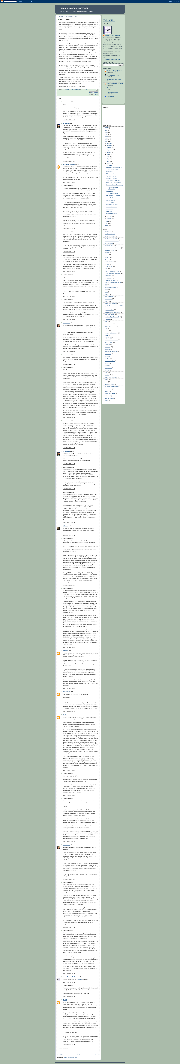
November (110, 145)
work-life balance (109, 398)
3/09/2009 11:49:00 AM (69, 351)
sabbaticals (108, 354)
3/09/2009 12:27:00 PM (69, 364)
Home (78, 1054)
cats (106, 268)
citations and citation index (112, 271)
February (109, 216)
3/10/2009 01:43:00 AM (69, 711)
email (106, 292)
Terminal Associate (111, 207)
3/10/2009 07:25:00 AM (69, 795)
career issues (108, 266)
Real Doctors (109, 191)
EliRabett (65, 526)
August (109, 152)
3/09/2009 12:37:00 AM (69, 161)
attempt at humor (109, 250)
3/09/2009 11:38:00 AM (69, 319)
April (108, 161)
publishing (107, 347)
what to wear (108, 389)
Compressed (109, 209)
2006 (106, 226)
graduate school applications (112, 312)
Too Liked (109, 165)
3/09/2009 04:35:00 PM (69, 464)
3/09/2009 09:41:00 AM (69, 271)
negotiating (108, 337)
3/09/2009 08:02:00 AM (69, 182)
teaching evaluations (110, 377)
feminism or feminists (111, 303)
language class (109, 324)
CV (106, 285)
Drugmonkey (66, 691)
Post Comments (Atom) (70, 1057)
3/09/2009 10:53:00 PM (69, 535)
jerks (106, 321)
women (107, 391)
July (108, 154)
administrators (109, 243)
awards (107, 252)
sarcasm (107, 356)
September (110, 150)
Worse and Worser (111, 174)
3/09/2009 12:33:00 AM (69, 120)
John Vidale (66, 123)
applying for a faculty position (113, 248)
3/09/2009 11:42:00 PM (69, 585)
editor (106, 289)
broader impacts (109, 261)
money (107, 335)
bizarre (107, 254)
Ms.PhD (65, 1000)
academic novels (109, 236)
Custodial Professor (111, 178)
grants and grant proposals (112, 317)
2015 (106, 128)
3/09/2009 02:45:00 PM (69, 448)
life (105, 328)
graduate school (109, 310)
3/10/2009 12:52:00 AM (69, 688)
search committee (110, 361)
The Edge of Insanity (112, 193)
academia (107, 231)
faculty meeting (109, 296)
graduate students (110, 314)
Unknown (65, 650)
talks (106, 372)
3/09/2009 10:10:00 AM (69, 296)
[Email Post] (96, 90)
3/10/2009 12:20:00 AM (69, 647)
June (108, 156)
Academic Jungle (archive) (114, 70)
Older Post (96, 1054)
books (106, 259)
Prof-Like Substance (113, 88)
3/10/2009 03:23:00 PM (69, 973)
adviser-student (109, 245)
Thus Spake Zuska (112, 92)
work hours (108, 395)
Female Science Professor (70, 977)
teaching (107, 375)
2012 (106, 134)
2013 (106, 132)
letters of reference (110, 326)
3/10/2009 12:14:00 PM (69, 927)
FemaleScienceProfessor (74, 8)
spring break (108, 368)
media (106, 330)
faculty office (108, 299)
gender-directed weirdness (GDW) (114, 306)
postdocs (107, 344)
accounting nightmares (111, 238)
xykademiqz (110, 96)
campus (107, 264)
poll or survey (108, 342)
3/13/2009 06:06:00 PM (69, 1045)
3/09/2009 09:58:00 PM (69, 522)
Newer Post (60, 1054)
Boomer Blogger (110, 200)
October (109, 147)
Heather (65, 715)
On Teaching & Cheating (113, 195)
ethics (106, 294)
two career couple (109, 384)
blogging (96, 94)
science (107, 358)
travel (106, 382)
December (110, 143)
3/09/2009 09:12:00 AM (69, 252)
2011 (106, 136)
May (108, 159)
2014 (106, 130)
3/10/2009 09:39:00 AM (69, 879)
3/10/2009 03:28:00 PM (69, 982)
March (109, 163)
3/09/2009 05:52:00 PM (69, 489)
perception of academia (111, 340)
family (106, 301)
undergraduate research (111, 386)
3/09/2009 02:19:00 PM (69, 417)
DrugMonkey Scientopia (114, 79)
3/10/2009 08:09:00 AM (69, 841)
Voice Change (110, 202)
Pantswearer (109, 171)
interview (107, 319)
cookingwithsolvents (69, 164)
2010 (106, 139)
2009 (106, 141)
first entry (79, 979)
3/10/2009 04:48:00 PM (69, 996)
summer (107, 370)
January (109, 218)
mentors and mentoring (111, 333)
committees (108, 275)
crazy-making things (110, 280)
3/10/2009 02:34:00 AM (69, 770)
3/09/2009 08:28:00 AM (69, 229)
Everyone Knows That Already (114, 185)
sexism (107, 365)
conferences (108, 278)
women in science (110, 393)
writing (106, 400)
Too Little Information (112, 176)
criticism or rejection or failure (113, 282)
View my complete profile (112, 59)
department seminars (110, 287)
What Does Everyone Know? (114, 182)
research (107, 349)
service (107, 363)
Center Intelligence (111, 213)
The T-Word (109, 198)
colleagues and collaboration (112, 273)
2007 (106, 223)
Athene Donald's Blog (113, 75)
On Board (109, 211)
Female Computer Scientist (115, 83)
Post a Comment (63, 1048)
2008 (106, 221)
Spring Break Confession (113, 180)
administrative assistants (111, 241)
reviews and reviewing (111, 351)
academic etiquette (110, 234)
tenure (106, 379)
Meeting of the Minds (112, 204)
